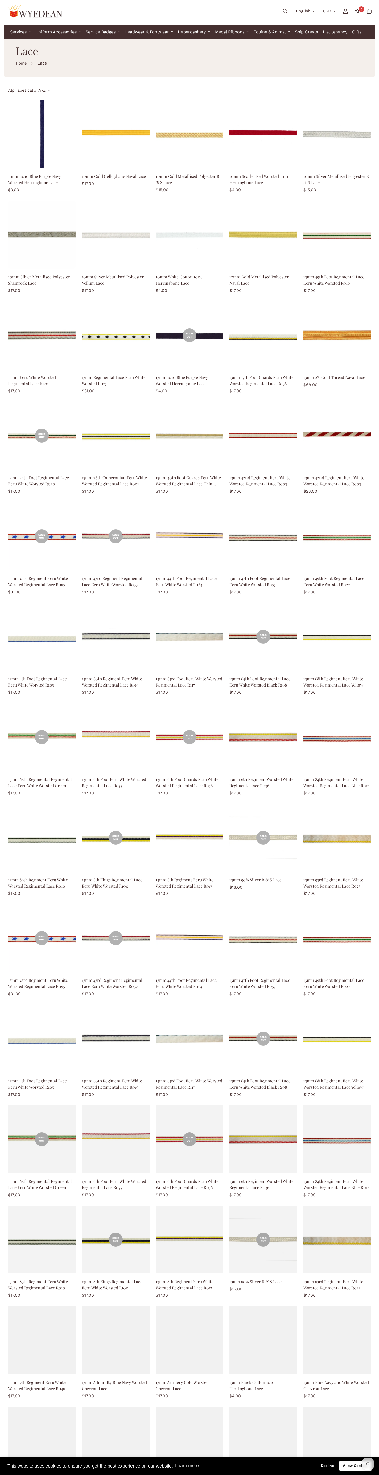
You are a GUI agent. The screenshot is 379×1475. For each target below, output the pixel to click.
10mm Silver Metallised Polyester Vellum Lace (113, 280)
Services (18, 31)
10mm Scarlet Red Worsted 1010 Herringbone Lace (258, 179)
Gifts (356, 31)
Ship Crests (306, 31)
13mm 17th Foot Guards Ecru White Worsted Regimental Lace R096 (261, 380)
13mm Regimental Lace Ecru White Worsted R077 (113, 380)
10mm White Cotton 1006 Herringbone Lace (179, 280)
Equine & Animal (269, 31)
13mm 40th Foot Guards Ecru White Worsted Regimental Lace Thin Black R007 (188, 481)
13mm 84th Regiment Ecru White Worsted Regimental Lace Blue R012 (336, 782)
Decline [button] (327, 1466)
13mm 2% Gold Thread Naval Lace (334, 377)
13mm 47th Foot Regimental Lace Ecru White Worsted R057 (259, 581)
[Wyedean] (35, 11)
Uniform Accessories (56, 31)
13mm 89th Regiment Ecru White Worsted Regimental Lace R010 (38, 883)
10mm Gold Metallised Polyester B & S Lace (187, 179)
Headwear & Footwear (147, 31)
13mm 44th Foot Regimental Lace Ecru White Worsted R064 (186, 581)
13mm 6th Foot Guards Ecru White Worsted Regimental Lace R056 (187, 782)
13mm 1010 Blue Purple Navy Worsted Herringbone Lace (182, 380)
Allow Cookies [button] (355, 1466)
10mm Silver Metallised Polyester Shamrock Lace (39, 280)
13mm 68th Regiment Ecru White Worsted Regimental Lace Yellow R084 (333, 682)
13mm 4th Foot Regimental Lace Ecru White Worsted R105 (37, 682)
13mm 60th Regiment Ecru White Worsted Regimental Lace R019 (112, 682)
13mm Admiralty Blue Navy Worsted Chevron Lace (114, 1385)
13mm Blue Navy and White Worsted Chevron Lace (336, 1385)
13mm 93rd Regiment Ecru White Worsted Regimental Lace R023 (333, 883)
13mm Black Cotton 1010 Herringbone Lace (252, 1385)
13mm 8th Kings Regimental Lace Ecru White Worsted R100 (112, 883)
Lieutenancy (335, 31)
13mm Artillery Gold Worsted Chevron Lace (182, 1385)
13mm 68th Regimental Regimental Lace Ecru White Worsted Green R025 (40, 783)
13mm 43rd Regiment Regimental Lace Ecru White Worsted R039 (112, 581)
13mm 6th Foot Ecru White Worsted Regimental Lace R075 (114, 782)
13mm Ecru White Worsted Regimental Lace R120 (32, 380)
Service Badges (101, 31)
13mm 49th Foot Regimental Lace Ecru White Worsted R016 (333, 280)
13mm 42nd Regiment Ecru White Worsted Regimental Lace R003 (259, 481)
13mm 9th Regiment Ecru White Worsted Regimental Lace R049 (37, 1385)
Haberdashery (192, 31)
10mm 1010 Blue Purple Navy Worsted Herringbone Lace (34, 179)
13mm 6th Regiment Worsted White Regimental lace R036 (261, 782)
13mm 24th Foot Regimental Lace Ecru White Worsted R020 (38, 481)
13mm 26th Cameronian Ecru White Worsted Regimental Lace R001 (114, 481)
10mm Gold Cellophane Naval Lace (114, 176)
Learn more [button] (187, 1465)
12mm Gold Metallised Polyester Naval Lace (259, 280)
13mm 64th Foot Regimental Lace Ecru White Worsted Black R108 (259, 682)
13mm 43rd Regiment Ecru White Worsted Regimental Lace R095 (38, 581)
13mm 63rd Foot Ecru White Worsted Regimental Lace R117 (189, 682)
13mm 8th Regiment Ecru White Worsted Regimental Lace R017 (184, 883)
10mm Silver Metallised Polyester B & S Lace (336, 179)
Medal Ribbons (229, 31)
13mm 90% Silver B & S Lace (255, 879)
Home (21, 63)
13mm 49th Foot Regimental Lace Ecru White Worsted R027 (333, 581)
